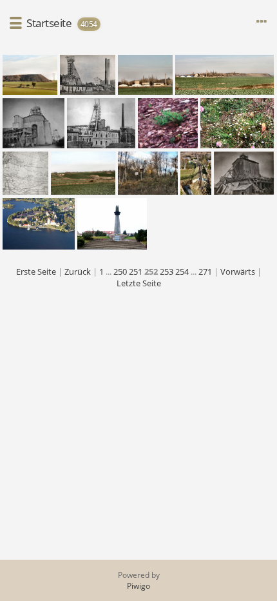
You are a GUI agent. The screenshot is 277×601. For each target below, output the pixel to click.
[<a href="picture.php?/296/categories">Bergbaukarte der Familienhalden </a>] (25, 173)
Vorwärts (237, 271)
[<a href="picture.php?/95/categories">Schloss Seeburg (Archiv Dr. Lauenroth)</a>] (39, 224)
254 (182, 271)
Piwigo (138, 585)
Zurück (77, 271)
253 (166, 271)
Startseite (49, 22)
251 (135, 271)
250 (120, 271)
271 (205, 271)
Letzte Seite (139, 283)
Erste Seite (36, 271)
